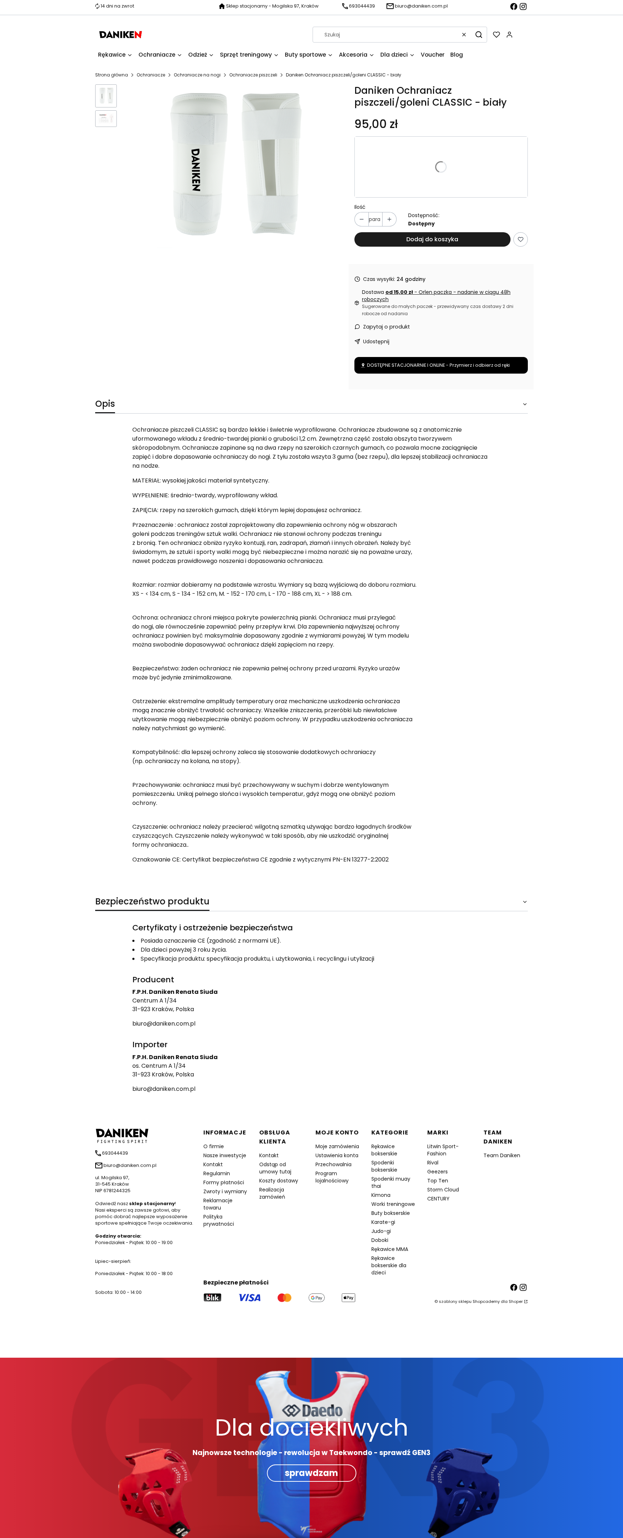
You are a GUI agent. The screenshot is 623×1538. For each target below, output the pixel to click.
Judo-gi (381, 1231)
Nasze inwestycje (224, 1155)
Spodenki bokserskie (384, 1166)
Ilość (360, 207)
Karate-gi (383, 1222)
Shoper (516, 1301)
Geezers (437, 1171)
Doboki (379, 1240)
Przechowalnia (333, 1164)
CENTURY (438, 1198)
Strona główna (111, 75)
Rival (432, 1162)
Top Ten (437, 1180)
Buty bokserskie (390, 1213)
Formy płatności (223, 1182)
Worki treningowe (393, 1204)
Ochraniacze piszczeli (253, 75)
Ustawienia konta (336, 1155)
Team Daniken (501, 1155)
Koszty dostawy (278, 1180)
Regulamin (216, 1173)
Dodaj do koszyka (432, 239)
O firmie (213, 1146)
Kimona (380, 1195)
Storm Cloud (443, 1189)
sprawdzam (311, 1473)
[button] (478, 34)
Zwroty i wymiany (225, 1191)
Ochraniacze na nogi (197, 75)
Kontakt (213, 1164)
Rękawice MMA (389, 1249)
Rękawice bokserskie (384, 1150)
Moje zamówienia (337, 1146)
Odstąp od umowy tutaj (275, 1168)
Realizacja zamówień (272, 1193)
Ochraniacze (151, 75)
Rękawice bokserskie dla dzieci (388, 1265)
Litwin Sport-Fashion (443, 1150)
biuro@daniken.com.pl (163, 1023)
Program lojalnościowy (332, 1177)
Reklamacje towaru (218, 1204)
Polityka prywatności (218, 1220)
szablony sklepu (455, 1301)
